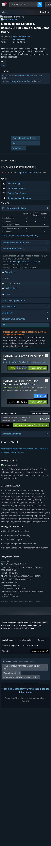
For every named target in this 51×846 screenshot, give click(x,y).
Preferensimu (29, 628)
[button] (5, 12)
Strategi (36, 261)
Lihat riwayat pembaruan (13, 300)
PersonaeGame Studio (22, 36)
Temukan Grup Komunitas (13, 319)
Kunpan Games (19, 39)
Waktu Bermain (29, 645)
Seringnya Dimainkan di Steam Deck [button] (19, 677)
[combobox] (23, 4)
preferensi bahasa (28, 172)
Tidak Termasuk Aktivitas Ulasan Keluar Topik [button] (21, 667)
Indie (24, 261)
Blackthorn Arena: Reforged (25, 390)
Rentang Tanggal (9, 645)
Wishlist (45, 12)
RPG (29, 261)
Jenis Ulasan (7, 640)
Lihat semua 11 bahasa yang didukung (20, 235)
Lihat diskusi (7, 312)
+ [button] (3, 65)
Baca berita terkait (10, 306)
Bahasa (41, 640)
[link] (18, 368)
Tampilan (6, 651)
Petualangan (15, 261)
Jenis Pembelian (25, 640)
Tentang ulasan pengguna (11, 628)
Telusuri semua (40, 413)
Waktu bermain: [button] (10, 673)
